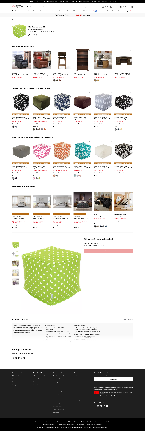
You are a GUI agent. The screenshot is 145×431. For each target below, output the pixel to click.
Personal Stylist (56, 394)
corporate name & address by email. (98, 427)
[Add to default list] (29, 50)
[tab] (15, 245)
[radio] (54, 80)
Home (16, 19)
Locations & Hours (57, 378)
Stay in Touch (56, 397)
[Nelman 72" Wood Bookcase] (83, 60)
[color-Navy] (16, 127)
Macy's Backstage (57, 385)
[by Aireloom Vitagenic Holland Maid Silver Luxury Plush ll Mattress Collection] (62, 201)
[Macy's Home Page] (18, 6)
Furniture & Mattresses (25, 19)
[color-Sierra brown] (60, 80)
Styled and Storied (78, 403)
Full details (32, 35)
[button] (47, 276)
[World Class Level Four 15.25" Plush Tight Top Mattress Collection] (83, 201)
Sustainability (77, 400)
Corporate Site (77, 382)
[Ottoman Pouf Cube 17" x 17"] (62, 151)
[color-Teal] (75, 176)
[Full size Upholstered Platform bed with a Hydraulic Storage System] (123, 201)
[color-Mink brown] (54, 80)
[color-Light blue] (106, 226)
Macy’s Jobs (76, 391)
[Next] (131, 60)
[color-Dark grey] (103, 226)
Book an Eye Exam (57, 406)
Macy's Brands (56, 388)
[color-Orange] (45, 129)
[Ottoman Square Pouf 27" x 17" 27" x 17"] (123, 151)
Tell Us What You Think (58, 409)
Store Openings (57, 403)
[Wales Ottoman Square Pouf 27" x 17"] (21, 151)
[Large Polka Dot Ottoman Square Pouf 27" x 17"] (42, 151)
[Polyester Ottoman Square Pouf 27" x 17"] (83, 102)
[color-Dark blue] (101, 226)
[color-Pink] (34, 178)
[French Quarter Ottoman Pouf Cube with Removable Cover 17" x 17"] (62, 102)
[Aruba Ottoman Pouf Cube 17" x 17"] (83, 151)
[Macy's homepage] (12, 19)
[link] (21, 75)
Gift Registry (56, 412)
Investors (76, 385)
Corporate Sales (77, 378)
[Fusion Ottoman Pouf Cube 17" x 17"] (21, 102)
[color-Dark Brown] (37, 129)
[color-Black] (95, 80)
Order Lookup (15, 382)
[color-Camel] (39, 129)
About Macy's (77, 375)
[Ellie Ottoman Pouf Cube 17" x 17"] (103, 102)
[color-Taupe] (42, 129)
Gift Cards (35, 382)
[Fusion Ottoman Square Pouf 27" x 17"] (123, 102)
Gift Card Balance (37, 385)
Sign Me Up (113, 379)
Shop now (86, 15)
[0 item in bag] (132, 6)
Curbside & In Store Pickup (59, 375)
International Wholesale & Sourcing (82, 388)
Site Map (76, 397)
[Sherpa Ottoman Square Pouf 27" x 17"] (103, 151)
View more (73, 342)
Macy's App (56, 382)
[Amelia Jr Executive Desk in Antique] (123, 60)
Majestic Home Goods (35, 29)
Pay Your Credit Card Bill (38, 391)
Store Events (56, 400)
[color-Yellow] (121, 129)
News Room (76, 394)
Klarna (13, 378)
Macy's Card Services (38, 388)
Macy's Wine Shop (57, 391)
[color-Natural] (98, 80)
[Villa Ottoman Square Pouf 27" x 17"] (42, 102)
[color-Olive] (34, 129)
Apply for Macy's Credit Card (39, 375)
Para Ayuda (15, 385)
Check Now (113, 395)
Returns (14, 388)
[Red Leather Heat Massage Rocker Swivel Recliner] (42, 60)
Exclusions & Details (105, 395)
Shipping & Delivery (16, 391)
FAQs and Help (15, 375)
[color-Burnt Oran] (54, 176)
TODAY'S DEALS (33, 1)
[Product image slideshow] (51, 276)
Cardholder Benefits (37, 378)
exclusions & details (91, 329)
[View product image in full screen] (23, 312)
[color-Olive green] (57, 80)
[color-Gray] (13, 178)
